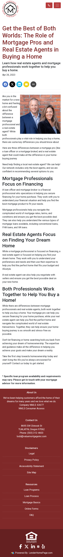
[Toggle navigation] (57, 5)
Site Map (31, 472)
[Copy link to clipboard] (33, 84)
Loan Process (31, 496)
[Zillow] (38, 546)
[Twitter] (26, 546)
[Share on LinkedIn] (19, 84)
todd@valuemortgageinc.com (31, 436)
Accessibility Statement (31, 466)
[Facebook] (20, 546)
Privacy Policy (31, 459)
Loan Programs (31, 489)
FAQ (31, 515)
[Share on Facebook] (5, 84)
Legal (31, 453)
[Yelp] (43, 546)
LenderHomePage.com (40, 552)
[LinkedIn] (33, 546)
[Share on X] (12, 84)
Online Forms (31, 508)
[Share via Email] (26, 84)
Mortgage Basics (31, 502)
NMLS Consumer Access (31, 408)
